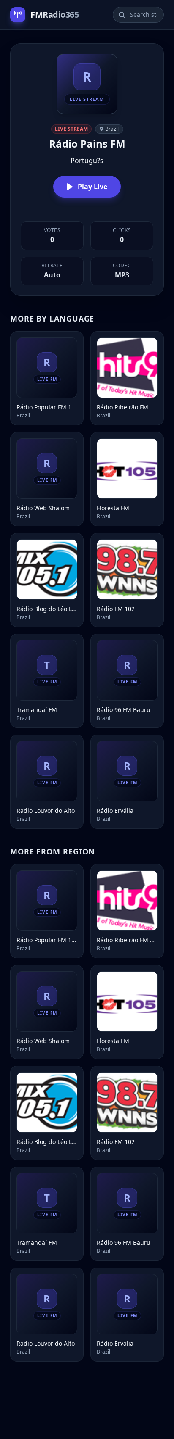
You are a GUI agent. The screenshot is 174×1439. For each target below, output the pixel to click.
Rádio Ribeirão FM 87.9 (127, 407)
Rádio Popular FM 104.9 (46, 407)
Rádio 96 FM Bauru (123, 710)
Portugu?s (87, 160)
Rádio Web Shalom (43, 508)
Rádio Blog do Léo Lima (46, 609)
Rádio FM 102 (116, 609)
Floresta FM (113, 508)
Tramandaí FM (36, 710)
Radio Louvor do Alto (45, 810)
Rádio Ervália (115, 810)
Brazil (112, 128)
